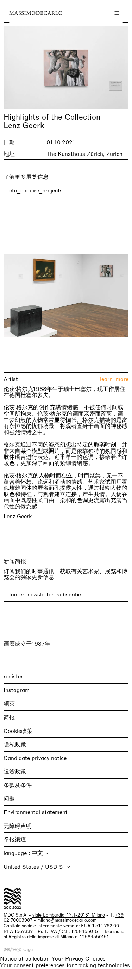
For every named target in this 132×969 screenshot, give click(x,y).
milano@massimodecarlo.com (66, 920)
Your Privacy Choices (78, 959)
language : (18, 853)
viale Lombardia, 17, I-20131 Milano (68, 915)
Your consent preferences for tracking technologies (65, 965)
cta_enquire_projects (36, 190)
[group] (66, 295)
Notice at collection (25, 958)
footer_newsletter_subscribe (45, 594)
